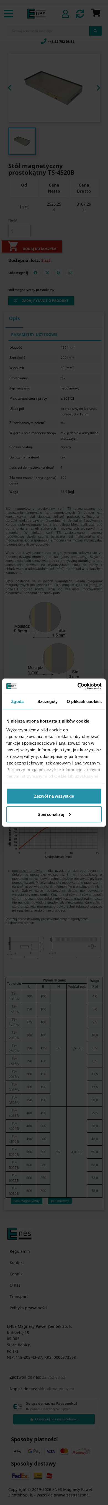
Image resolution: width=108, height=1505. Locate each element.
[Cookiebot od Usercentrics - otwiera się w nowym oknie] (78, 686)
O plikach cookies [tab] (84, 701)
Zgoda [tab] (17, 701)
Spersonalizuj (51, 814)
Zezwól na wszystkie (54, 796)
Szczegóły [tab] (47, 701)
